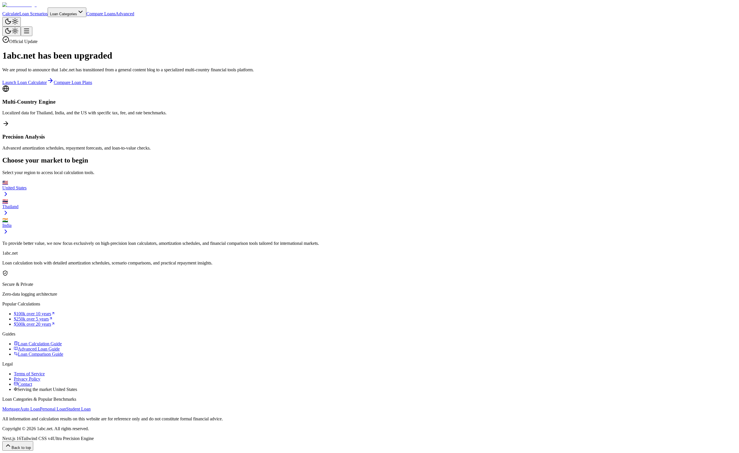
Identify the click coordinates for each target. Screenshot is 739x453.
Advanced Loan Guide (39, 348)
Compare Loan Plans (73, 82)
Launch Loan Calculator (24, 82)
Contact (25, 384)
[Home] (369, 5)
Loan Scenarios (33, 13)
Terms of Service (29, 373)
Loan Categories (63, 14)
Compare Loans (100, 13)
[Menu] (26, 31)
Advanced (124, 13)
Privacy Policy (27, 378)
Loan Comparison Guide (40, 354)
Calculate (10, 13)
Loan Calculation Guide (40, 343)
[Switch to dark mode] (11, 22)
